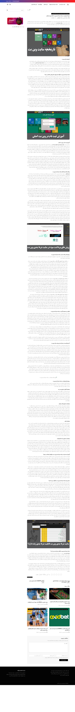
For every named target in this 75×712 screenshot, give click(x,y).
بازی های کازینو (34, 4)
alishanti (66, 605)
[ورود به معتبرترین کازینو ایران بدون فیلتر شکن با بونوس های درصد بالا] (59, 593)
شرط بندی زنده (67, 553)
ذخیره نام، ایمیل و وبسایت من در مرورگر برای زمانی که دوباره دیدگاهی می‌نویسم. (56, 657)
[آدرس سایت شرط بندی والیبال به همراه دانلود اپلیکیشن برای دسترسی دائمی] (37, 617)
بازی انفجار (46, 4)
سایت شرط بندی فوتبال (53, 4)
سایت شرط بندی (62, 4)
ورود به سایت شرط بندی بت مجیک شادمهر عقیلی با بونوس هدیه (61, 582)
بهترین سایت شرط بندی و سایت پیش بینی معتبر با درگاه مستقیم (60, 13)
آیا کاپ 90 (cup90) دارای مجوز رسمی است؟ (36, 582)
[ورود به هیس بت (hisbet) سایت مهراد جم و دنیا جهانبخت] (37, 594)
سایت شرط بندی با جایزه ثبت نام (58, 144)
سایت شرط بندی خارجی (39, 62)
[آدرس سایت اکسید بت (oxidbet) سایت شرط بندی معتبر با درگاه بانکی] (59, 617)
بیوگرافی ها (40, 4)
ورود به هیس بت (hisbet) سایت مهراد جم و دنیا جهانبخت (37, 602)
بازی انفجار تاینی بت (15, 26)
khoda (45, 604)
